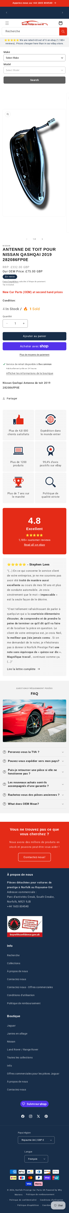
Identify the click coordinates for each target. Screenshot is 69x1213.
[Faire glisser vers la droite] (42, 239)
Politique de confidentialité (23, 1200)
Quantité (7, 316)
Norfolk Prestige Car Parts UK (30, 1190)
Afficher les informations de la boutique (29, 373)
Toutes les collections (20, 1057)
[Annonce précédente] (6, 12)
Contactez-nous (16, 979)
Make (7, 52)
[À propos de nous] (24, 926)
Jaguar (11, 1025)
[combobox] (34, 31)
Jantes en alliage (17, 1033)
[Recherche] (63, 31)
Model (7, 64)
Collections (13, 963)
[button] (7, 23)
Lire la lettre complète (21, 669)
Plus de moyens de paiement (35, 355)
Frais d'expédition (11, 281)
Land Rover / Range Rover (22, 1049)
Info (9, 1065)
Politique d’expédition (28, 1205)
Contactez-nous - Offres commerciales (30, 987)
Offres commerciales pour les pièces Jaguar (33, 1073)
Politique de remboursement (24, 1003)
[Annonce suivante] (62, 12)
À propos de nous (17, 971)
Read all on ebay (34, 544)
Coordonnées (48, 1205)
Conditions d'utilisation (20, 995)
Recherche (13, 955)
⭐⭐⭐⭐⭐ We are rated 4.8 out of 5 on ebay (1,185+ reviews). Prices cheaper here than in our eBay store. (34, 42)
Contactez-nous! (34, 857)
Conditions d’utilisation (51, 1200)
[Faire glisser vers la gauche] (27, 239)
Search (34, 80)
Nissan (11, 1041)
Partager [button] (12, 398)
